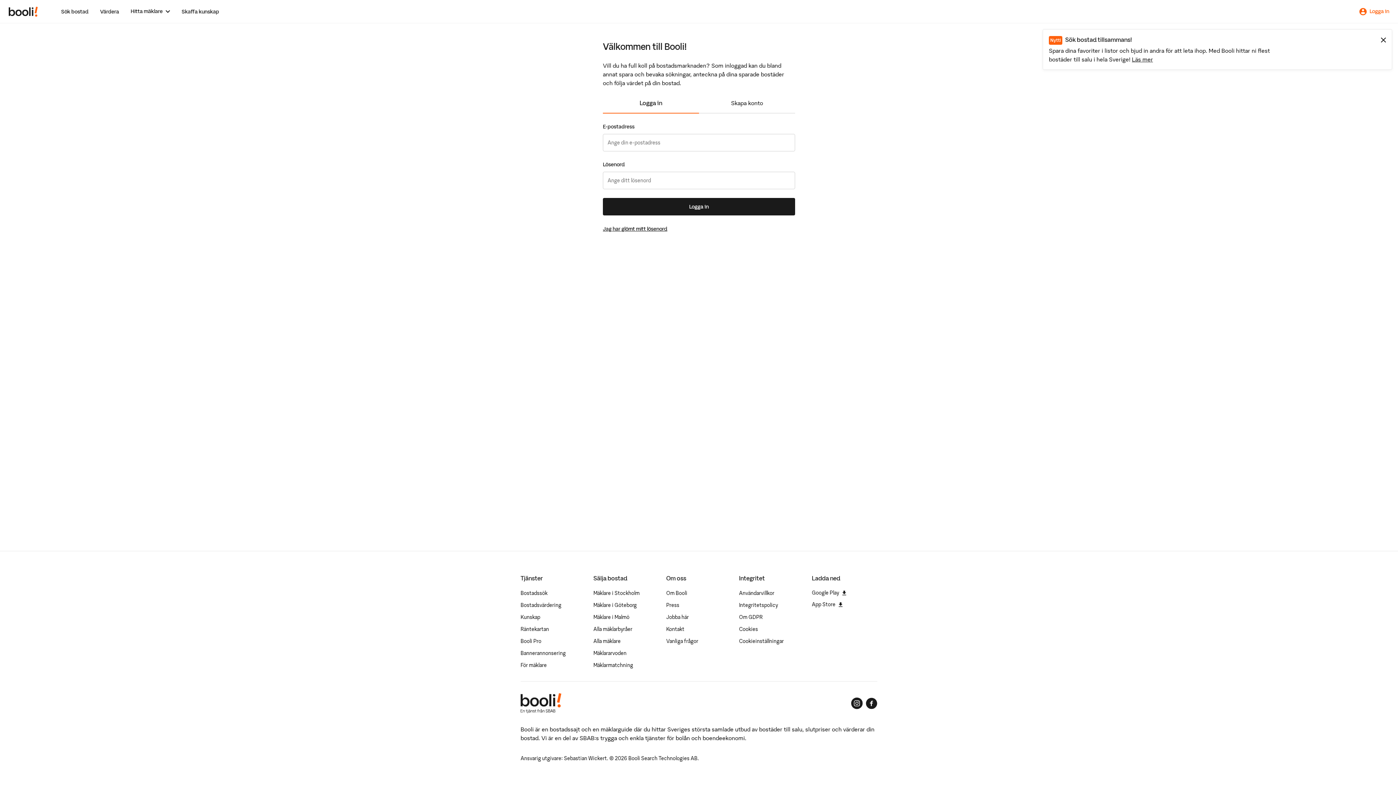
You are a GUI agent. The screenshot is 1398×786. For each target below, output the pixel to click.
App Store (824, 604)
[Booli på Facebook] (871, 703)
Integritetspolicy (758, 605)
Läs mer (1142, 59)
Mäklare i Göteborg (615, 605)
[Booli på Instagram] (857, 703)
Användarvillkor (756, 593)
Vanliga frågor (682, 641)
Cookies (748, 629)
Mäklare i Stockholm (616, 593)
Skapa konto (747, 103)
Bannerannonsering (543, 653)
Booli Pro (531, 641)
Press (672, 605)
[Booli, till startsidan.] (23, 12)
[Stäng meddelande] (1383, 40)
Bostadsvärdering (541, 605)
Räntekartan (535, 629)
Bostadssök (534, 593)
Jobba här (677, 617)
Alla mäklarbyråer (612, 629)
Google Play (825, 593)
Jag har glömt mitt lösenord (635, 229)
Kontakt (675, 629)
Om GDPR (751, 617)
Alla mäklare (607, 641)
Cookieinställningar (761, 641)
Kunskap (530, 617)
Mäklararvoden (610, 653)
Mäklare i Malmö (611, 617)
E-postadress (619, 126)
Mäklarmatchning (613, 665)
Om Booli (676, 593)
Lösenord (614, 164)
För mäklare (534, 665)
